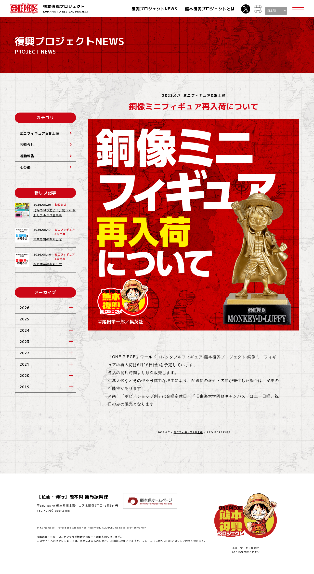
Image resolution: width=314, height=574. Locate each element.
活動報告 (27, 156)
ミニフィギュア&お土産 (204, 95)
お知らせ (27, 144)
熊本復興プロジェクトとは (210, 9)
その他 (25, 167)
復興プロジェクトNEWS (154, 9)
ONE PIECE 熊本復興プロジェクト (24, 8)
